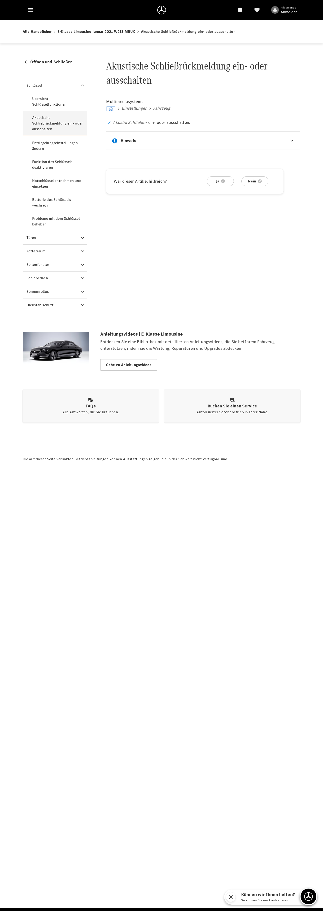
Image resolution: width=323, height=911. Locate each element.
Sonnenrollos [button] (37, 291)
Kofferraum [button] (36, 251)
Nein (252, 181)
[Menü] (30, 10)
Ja (217, 181)
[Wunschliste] (257, 10)
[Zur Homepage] (161, 9)
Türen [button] (31, 237)
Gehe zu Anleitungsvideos (129, 364)
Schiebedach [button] (37, 278)
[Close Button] (269, 897)
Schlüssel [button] (34, 85)
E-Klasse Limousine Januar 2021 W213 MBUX (96, 31)
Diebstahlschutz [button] (40, 304)
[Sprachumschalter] (240, 10)
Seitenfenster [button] (37, 264)
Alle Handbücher (37, 31)
